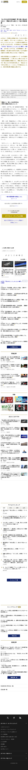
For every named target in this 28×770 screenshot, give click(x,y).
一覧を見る (14, 636)
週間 (17, 508)
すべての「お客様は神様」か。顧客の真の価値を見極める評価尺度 (14, 621)
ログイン (18, 1)
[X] (7, 718)
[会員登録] (24, 2)
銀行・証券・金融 (8, 30)
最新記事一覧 (14, 677)
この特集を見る (14, 347)
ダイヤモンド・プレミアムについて (8, 729)
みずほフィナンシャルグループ (9, 250)
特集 (2, 30)
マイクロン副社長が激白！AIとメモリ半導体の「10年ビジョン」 (14, 625)
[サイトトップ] (6, 2)
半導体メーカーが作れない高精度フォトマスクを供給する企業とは (14, 630)
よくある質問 (3, 741)
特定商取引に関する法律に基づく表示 (9, 736)
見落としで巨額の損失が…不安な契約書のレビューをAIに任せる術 (14, 616)
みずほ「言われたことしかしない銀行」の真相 (14, 31)
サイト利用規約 (4, 734)
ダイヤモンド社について (6, 758)
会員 (24, 508)
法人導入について (4, 749)
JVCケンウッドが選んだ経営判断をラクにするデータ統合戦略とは (14, 611)
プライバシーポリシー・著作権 (7, 739)
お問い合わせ (3, 746)
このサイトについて (5, 727)
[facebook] (14, 718)
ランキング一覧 (14, 580)
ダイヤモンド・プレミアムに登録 (14, 216)
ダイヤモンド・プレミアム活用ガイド (9, 731)
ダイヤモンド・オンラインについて (9, 723)
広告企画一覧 (4, 689)
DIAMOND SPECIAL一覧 (7, 686)
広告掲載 (3, 744)
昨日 (11, 508)
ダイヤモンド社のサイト (6, 753)
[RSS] (20, 718)
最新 (4, 508)
